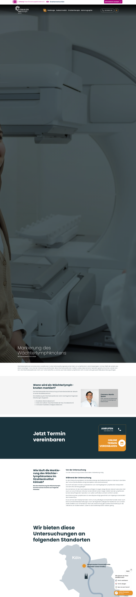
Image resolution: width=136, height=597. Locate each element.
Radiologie (51, 12)
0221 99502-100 (108, 11)
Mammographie (86, 12)
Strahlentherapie (74, 12)
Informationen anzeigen (112, 3)
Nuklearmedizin (61, 12)
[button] (112, 431)
